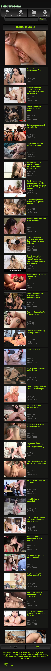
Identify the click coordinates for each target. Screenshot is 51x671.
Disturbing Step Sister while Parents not (35, 425)
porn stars (27, 655)
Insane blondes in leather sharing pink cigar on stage (36, 276)
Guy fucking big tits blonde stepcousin (34, 575)
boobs (45, 655)
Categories (34, 15)
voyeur (38, 653)
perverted (23, 653)
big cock (31, 653)
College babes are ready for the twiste (36, 126)
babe (38, 657)
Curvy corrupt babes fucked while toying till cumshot (35, 202)
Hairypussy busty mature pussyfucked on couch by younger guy (36, 445)
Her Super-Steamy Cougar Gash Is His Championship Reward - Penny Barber (36, 90)
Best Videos (20, 15)
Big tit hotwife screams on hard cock (36, 369)
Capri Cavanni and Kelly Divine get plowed (36, 332)
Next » (37, 647)
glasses (44, 653)
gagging (35, 655)
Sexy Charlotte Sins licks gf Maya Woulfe (36, 219)
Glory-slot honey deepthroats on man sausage (34, 538)
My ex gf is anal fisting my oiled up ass (35, 406)
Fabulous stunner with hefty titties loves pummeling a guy (35, 295)
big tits (43, 657)
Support (5, 664)
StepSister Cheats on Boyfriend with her (35, 145)
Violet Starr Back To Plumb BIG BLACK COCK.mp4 (34, 594)
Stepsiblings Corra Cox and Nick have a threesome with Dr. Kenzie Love (36, 165)
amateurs (7, 653)
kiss (40, 655)
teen (20, 655)
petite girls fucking (16, 657)
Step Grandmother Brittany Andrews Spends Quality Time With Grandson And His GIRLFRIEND (36, 260)
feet (34, 657)
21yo (6, 657)
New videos (7, 15)
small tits (15, 653)
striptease (25, 659)
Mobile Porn (11, 5)
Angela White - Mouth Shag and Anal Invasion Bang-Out (36, 613)
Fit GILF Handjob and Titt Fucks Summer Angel (36, 388)
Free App (45, 15)
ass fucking (13, 655)
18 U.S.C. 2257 (8, 665)
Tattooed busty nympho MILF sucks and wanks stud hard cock (36, 520)
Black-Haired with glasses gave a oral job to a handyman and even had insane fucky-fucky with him (36, 185)
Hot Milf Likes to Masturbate (33, 500)
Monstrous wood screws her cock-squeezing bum (36, 463)
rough (5, 655)
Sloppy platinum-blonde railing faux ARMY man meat (36, 108)
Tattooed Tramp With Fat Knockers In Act (36, 313)
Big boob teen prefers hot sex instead (35, 556)
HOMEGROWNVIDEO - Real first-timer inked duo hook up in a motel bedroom (35, 240)
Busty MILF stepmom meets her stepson (35, 70)
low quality (28, 657)
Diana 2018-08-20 (33, 349)
